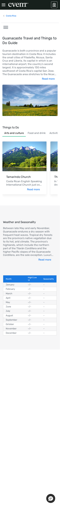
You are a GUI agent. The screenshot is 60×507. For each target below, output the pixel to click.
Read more (48, 78)
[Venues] (54, 4)
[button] (5, 27)
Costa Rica (11, 16)
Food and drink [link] (37, 133)
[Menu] (3, 5)
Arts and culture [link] (14, 133)
